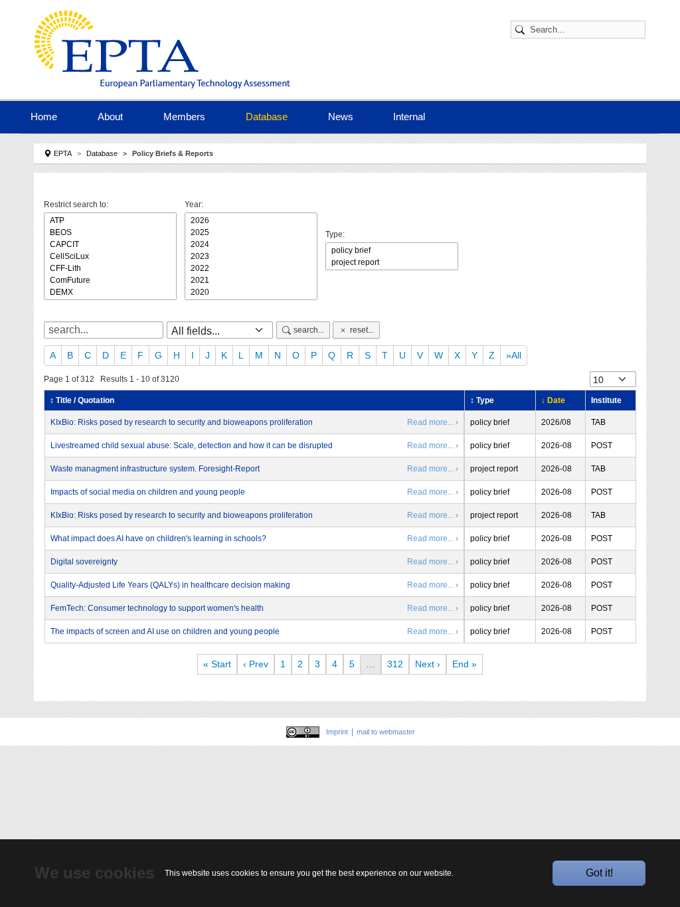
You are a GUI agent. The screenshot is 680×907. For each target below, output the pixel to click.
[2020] (251, 292)
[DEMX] (110, 292)
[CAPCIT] (110, 244)
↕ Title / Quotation (82, 400)
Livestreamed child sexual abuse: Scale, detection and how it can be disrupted (191, 445)
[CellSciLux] (110, 256)
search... (309, 330)
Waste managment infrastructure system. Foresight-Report (155, 468)
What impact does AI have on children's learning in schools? (158, 538)
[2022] (251, 268)
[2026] (251, 220)
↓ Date (553, 400)
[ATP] (110, 220)
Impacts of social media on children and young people (147, 492)
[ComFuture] (110, 280)
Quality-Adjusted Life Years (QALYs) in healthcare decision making (170, 585)
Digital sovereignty (84, 561)
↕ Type (482, 400)
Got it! (599, 872)
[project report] (392, 262)
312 (395, 664)
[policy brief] (392, 250)
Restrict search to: (76, 204)
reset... (362, 330)
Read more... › (432, 422)
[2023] (251, 256)
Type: (335, 234)
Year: (194, 204)
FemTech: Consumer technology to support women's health (157, 608)
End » (464, 664)
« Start (217, 664)
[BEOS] (110, 232)
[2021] (251, 280)
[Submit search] (522, 30)
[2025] (251, 232)
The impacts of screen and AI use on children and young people (165, 631)
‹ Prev (255, 664)
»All (513, 355)
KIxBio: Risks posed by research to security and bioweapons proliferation (181, 422)
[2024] (251, 244)
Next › (427, 664)
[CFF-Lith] (110, 268)
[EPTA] (162, 49)
